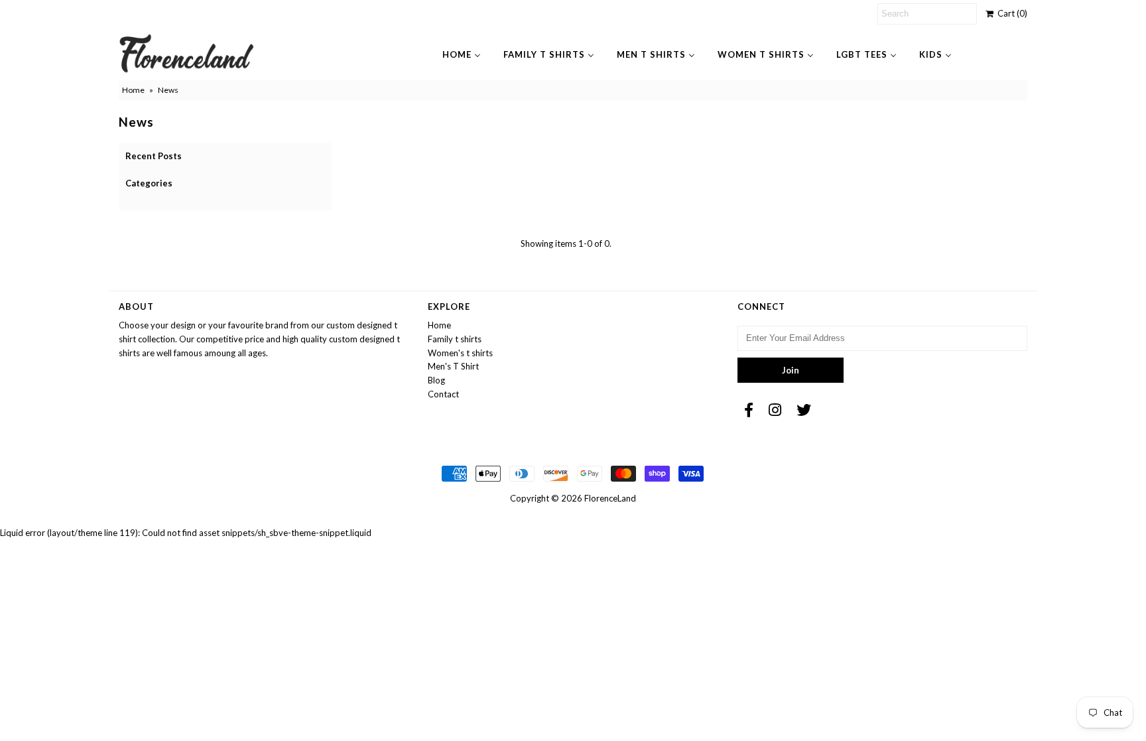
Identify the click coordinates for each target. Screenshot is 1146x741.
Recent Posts (153, 156)
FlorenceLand (610, 498)
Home (133, 90)
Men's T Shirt (453, 366)
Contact (443, 394)
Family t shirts (454, 339)
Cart (1010, 13)
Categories (148, 183)
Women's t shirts (460, 353)
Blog (436, 380)
